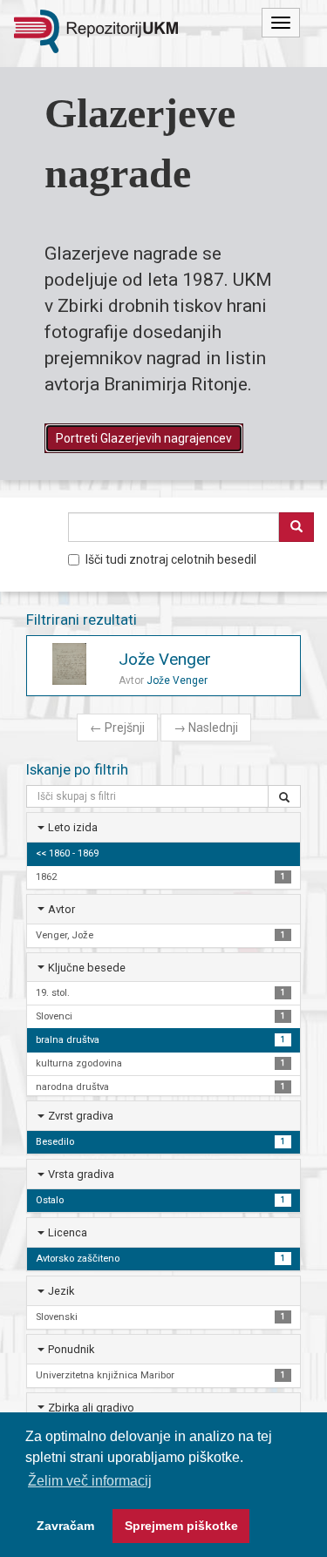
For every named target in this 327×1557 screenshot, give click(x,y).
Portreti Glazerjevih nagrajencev (144, 438)
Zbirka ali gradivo (91, 1407)
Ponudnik (71, 1349)
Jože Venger (165, 659)
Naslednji (206, 727)
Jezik (61, 1290)
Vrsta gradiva (81, 1174)
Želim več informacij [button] (90, 1480)
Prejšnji (117, 727)
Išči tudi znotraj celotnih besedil (170, 559)
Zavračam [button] (65, 1526)
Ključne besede (87, 967)
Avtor (61, 909)
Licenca (67, 1232)
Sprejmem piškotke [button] (181, 1526)
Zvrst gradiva (80, 1115)
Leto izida (73, 827)
